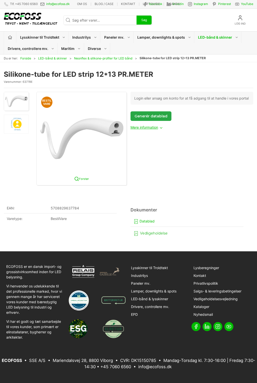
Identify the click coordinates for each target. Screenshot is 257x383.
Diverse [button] (94, 48)
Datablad (147, 221)
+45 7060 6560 (115, 366)
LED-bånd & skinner (52, 58)
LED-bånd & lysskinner (149, 299)
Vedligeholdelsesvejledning (216, 299)
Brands (173, 4)
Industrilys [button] (81, 37)
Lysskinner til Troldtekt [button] (39, 37)
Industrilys (139, 275)
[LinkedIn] (207, 326)
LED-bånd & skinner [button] (215, 37)
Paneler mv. (140, 283)
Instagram (201, 4)
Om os (82, 4)
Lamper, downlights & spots (153, 291)
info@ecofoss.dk (58, 4)
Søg (144, 20)
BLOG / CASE (104, 4)
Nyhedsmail (203, 314)
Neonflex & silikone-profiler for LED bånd (103, 58)
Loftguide (151, 4)
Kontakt (128, 4)
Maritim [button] (68, 48)
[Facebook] (196, 326)
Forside (25, 58)
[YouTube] (228, 326)
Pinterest (224, 4)
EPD (134, 314)
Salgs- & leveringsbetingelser (217, 291)
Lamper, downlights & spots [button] (161, 37)
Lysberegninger (206, 268)
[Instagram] (217, 326)
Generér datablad (151, 116)
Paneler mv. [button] (114, 37)
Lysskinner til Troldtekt (149, 268)
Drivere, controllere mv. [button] (28, 48)
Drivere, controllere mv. (150, 306)
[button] (16, 101)
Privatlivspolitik (206, 283)
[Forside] (10, 37)
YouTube (247, 4)
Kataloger (201, 306)
